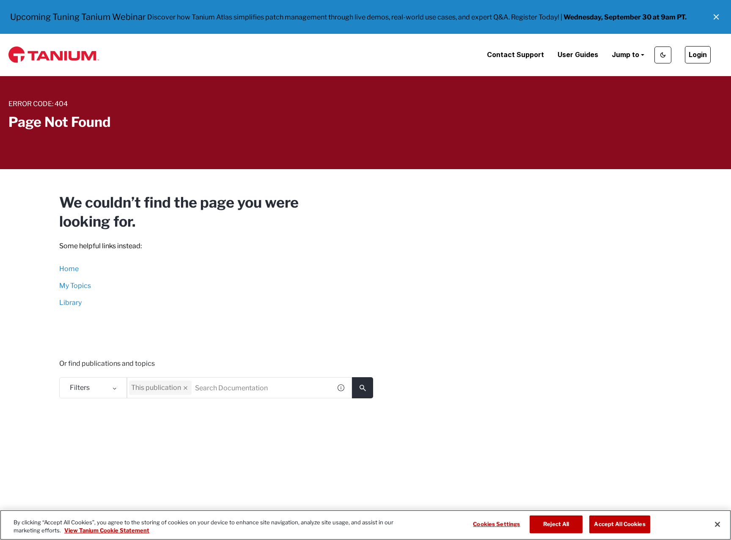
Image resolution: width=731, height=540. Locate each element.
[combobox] (229, 387)
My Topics (75, 286)
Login (698, 54)
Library (70, 303)
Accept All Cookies (619, 524)
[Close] (717, 524)
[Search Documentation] (362, 387)
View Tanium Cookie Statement (106, 530)
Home (69, 269)
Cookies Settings (496, 524)
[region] (365, 525)
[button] (716, 17)
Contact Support (515, 54)
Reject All (556, 524)
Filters (80, 388)
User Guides (578, 54)
